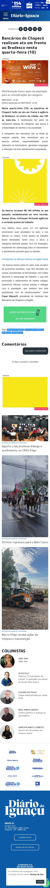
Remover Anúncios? (41, 85)
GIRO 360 (23, 661)
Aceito (40, 882)
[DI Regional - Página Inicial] (12, 751)
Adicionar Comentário (35, 351)
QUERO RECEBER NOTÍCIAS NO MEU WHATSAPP (22, 315)
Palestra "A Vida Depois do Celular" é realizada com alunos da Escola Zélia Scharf (33, 679)
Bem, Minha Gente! (28, 709)
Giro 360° (23, 658)
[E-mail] (35, 29)
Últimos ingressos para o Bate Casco (25, 542)
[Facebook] (21, 29)
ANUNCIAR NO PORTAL (25, 847)
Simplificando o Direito (31, 727)
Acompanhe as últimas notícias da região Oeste (25, 259)
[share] (40, 29)
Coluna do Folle (27, 692)
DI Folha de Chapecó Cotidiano (14, 443)
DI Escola (23, 673)
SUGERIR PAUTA (25, 837)
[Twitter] (25, 29)
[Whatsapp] (30, 29)
